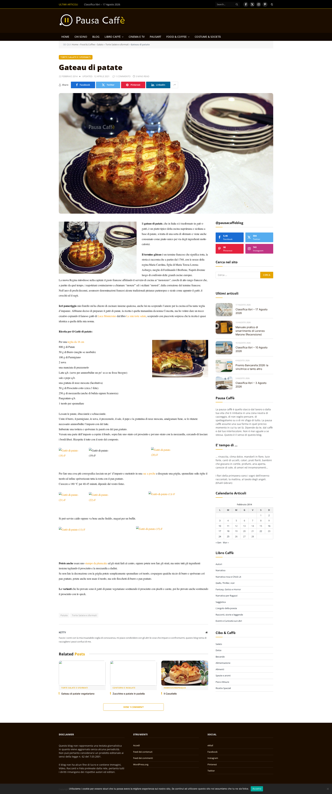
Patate (64, 615)
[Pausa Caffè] (94, 21)
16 (269, 525)
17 (220, 531)
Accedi (136, 745)
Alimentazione (223, 662)
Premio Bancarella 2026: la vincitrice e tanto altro (252, 367)
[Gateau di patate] (166, 153)
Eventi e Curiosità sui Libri (229, 620)
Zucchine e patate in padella (129, 693)
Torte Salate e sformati (117, 44)
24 (220, 536)
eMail (210, 745)
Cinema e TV (137, 37)
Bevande (220, 656)
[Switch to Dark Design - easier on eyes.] (271, 4)
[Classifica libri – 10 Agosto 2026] (224, 347)
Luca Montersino (107, 316)
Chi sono (81, 37)
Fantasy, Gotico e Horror (228, 589)
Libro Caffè (113, 37)
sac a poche (149, 473)
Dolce (218, 650)
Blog (96, 37)
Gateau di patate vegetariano (77, 693)
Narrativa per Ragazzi (226, 595)
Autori (219, 564)
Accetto (256, 788)
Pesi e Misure (222, 681)
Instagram (213, 758)
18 (228, 531)
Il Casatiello (170, 693)
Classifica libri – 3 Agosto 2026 (251, 384)
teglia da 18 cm (76, 342)
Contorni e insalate (124, 687)
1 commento (123, 76)
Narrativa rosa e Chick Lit (228, 576)
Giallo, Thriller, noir (225, 583)
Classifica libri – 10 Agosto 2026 (252, 349)
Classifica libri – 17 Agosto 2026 (252, 311)
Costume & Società (208, 37)
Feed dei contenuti (142, 751)
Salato (100, 44)
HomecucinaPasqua (175, 687)
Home (65, 37)
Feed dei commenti (143, 758)
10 (220, 525)
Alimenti (220, 669)
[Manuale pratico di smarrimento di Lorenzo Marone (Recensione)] (224, 327)
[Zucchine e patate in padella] (133, 673)
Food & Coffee (176, 37)
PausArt (155, 37)
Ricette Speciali (223, 688)
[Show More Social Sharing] (174, 85)
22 (261, 531)
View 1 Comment (133, 707)
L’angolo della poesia (226, 608)
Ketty (62, 632)
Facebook (213, 751)
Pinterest (212, 764)
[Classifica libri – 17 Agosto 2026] (224, 309)
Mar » (226, 542)
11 (228, 525)
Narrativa (220, 570)
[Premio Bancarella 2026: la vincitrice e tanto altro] (224, 365)
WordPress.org (140, 764)
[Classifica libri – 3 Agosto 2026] (224, 383)
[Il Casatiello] (184, 673)
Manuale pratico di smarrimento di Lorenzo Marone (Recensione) (122, 4)
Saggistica (221, 602)
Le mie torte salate (136, 316)
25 (228, 536)
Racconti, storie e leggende (229, 614)
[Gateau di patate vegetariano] (82, 673)
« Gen (218, 542)
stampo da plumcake (96, 563)
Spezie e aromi (223, 675)
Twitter (211, 770)
